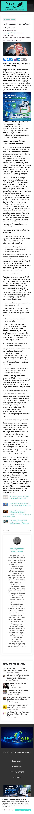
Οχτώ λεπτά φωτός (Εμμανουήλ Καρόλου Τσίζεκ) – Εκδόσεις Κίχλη (18, 714)
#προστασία (26, 37)
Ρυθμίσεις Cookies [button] (8, 810)
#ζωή (10, 37)
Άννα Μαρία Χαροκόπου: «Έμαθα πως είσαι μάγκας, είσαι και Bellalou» (18, 699)
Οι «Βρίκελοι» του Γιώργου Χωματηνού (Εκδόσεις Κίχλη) (18, 669)
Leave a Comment (8, 35)
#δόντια (5, 37)
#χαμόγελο (18, 40)
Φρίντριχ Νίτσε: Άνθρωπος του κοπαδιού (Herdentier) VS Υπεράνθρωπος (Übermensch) (17, 677)
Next (29, 530)
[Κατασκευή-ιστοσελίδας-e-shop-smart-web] (17, 106)
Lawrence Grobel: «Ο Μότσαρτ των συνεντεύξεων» (18, 692)
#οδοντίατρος (17, 37)
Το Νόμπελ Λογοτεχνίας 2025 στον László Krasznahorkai (19, 497)
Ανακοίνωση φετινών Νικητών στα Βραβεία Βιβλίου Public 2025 (20, 504)
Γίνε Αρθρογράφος (17, 772)
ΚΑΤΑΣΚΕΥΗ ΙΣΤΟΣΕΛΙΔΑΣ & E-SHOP (17, 752)
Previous (6, 530)
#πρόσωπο (6, 40)
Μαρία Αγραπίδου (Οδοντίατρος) (13, 33)
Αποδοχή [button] (18, 810)
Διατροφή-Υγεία (9, 19)
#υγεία (13, 40)
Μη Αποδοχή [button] (26, 810)
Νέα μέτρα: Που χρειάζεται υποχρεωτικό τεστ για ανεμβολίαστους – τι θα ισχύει (19, 521)
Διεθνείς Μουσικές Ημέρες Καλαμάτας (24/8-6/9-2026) (17, 706)
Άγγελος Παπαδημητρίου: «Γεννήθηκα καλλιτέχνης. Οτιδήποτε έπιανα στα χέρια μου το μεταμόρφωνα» (17, 513)
